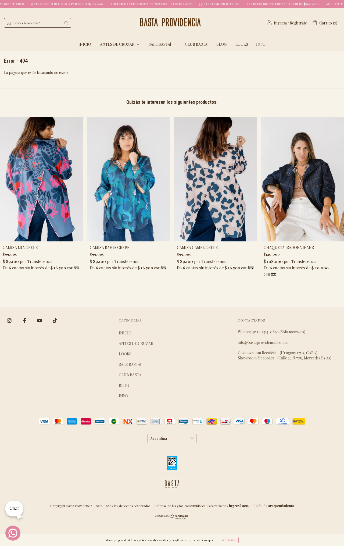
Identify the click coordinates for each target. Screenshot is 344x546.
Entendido (228, 539)
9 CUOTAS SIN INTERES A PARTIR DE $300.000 (46, 4)
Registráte (298, 23)
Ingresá (280, 23)
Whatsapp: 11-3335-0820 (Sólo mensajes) (271, 331)
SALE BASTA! (160, 44)
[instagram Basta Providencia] (9, 320)
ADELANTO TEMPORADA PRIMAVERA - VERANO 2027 (131, 4)
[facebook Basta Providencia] (25, 320)
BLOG (221, 44)
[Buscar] (66, 22)
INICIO (84, 44)
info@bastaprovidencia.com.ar (263, 342)
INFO (261, 44)
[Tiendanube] (172, 517)
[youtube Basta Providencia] (40, 320)
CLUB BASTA (196, 44)
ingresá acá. (239, 506)
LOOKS (241, 44)
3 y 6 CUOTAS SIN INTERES (199, 4)
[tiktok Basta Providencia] (55, 320)
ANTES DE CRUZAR (117, 44)
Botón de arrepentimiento (273, 506)
